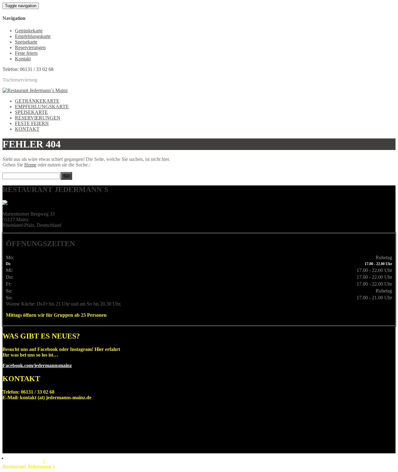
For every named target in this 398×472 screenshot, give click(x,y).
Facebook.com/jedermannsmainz (37, 365)
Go (66, 176)
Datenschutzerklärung (59, 461)
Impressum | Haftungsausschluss (23, 461)
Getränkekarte (29, 30)
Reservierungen (30, 47)
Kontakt (23, 58)
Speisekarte (26, 41)
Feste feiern (26, 53)
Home (30, 164)
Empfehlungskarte (33, 36)
